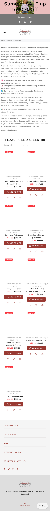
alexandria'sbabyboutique (37, 284)
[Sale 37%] (14, 376)
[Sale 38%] (14, 323)
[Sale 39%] (36, 269)
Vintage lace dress (13, 289)
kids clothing (36, 286)
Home (3, 40)
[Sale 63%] (13, 269)
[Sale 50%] (14, 161)
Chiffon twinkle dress (14, 396)
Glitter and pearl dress (36, 181)
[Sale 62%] (36, 161)
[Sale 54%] (36, 215)
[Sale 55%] (14, 215)
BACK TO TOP (25, 506)
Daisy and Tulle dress (14, 235)
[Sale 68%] (36, 323)
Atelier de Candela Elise (36, 340)
